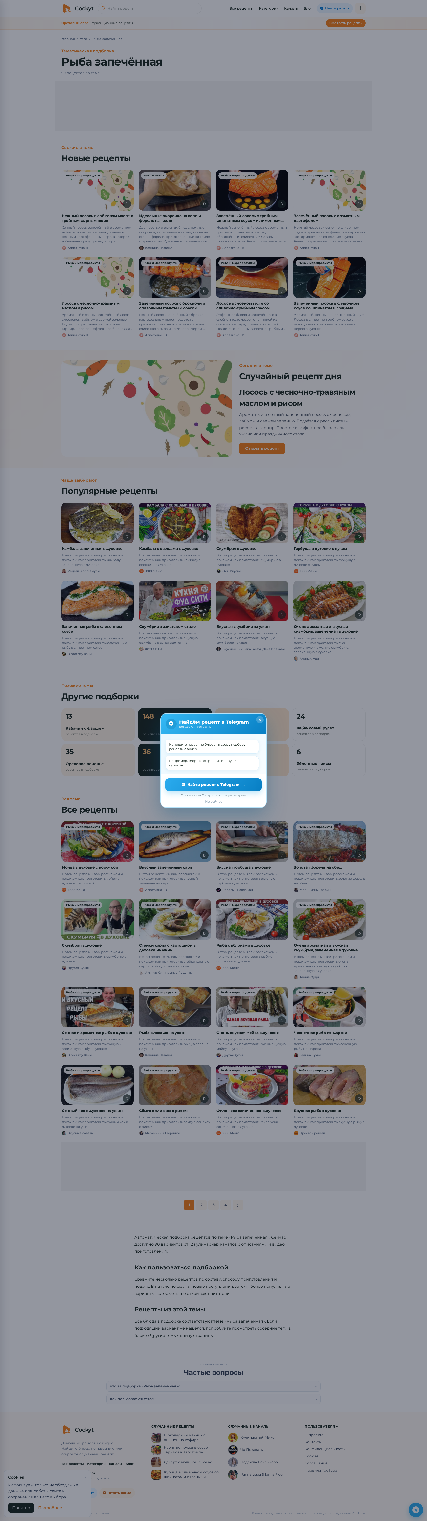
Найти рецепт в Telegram (216, 784)
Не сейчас (213, 801)
